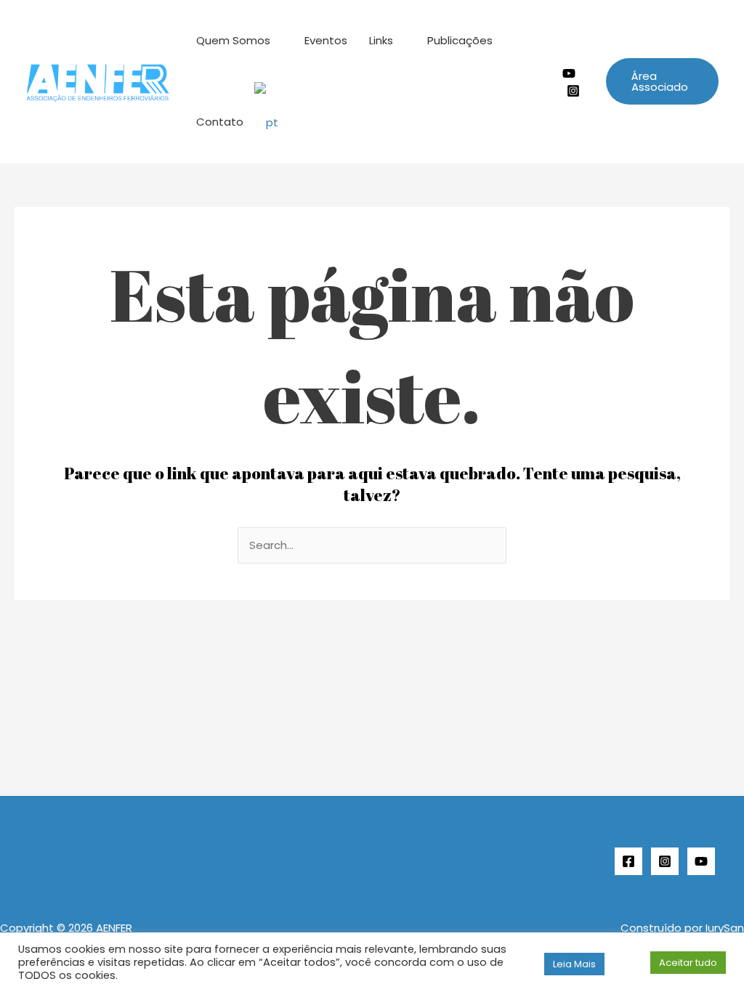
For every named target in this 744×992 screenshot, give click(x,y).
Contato (219, 121)
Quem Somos (233, 40)
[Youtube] (568, 73)
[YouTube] (701, 861)
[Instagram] (573, 90)
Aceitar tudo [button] (688, 962)
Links (381, 40)
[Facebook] (628, 861)
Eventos (325, 40)
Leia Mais (574, 964)
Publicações (460, 40)
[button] (662, 81)
